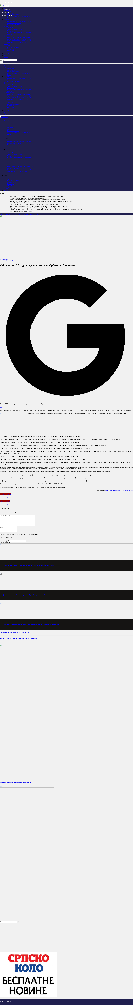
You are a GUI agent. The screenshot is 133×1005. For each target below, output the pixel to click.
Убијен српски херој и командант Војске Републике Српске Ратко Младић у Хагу (34, 208)
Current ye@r (4, 541)
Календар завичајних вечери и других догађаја (15, 782)
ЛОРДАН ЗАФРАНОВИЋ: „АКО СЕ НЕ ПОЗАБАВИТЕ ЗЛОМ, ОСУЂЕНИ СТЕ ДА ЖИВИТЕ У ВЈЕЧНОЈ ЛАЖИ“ (45, 209)
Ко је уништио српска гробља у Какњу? (21, 211)
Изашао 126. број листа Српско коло (20, 203)
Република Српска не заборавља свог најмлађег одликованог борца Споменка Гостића (31, 624)
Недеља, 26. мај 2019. (6, 261)
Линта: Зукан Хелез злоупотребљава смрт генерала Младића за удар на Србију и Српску (36, 196)
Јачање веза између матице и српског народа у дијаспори (18, 638)
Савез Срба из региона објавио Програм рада (15, 632)
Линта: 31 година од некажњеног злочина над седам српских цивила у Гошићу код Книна (37, 199)
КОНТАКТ (7, 12)
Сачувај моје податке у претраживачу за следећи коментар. (20, 534)
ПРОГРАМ (6, 6)
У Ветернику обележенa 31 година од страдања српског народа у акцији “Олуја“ (29, 565)
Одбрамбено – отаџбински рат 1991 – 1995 (25, 214)
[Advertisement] (66, 938)
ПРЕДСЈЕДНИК (8, 3)
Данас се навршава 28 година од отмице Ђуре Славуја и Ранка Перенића (26, 595)
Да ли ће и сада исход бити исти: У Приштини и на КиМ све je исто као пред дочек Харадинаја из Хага (41, 201)
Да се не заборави (5, 214)
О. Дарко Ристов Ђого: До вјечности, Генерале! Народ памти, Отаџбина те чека (33, 204)
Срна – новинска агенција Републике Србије (119, 490)
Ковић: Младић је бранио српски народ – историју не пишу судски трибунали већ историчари (38, 206)
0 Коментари (4, 259)
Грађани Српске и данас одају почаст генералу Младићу (26, 198)
